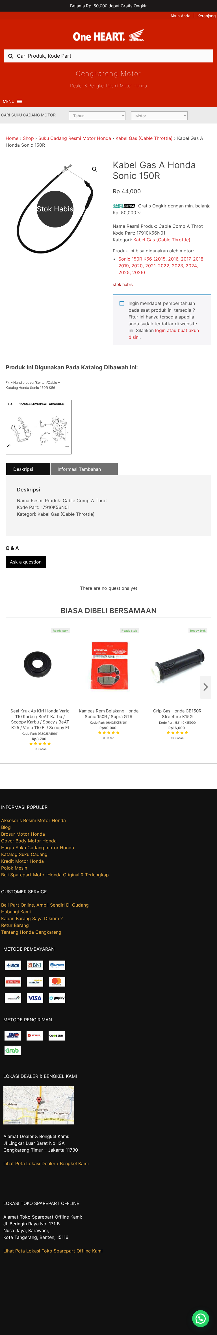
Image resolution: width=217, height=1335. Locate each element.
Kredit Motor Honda (22, 861)
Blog (6, 827)
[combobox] (108, 56)
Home (12, 138)
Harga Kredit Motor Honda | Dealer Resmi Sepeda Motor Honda (108, 36)
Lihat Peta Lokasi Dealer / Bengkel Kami (46, 1163)
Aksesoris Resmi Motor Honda (33, 820)
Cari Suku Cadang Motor (28, 114)
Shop (28, 138)
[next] (205, 687)
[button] (8, 101)
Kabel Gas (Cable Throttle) (144, 138)
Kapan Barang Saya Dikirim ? (32, 918)
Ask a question (26, 562)
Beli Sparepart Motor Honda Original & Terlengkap (55, 874)
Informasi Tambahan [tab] (79, 469)
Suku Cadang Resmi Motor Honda (74, 138)
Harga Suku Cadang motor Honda (37, 847)
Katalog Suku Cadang (24, 854)
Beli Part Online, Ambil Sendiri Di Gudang (45, 905)
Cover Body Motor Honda (29, 841)
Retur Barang (15, 925)
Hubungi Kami (16, 911)
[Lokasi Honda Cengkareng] (38, 1123)
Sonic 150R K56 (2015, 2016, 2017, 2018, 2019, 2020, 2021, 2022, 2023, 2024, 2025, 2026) (161, 265)
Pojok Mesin (14, 868)
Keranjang (207, 15)
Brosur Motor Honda (23, 834)
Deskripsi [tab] (23, 469)
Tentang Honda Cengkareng (31, 932)
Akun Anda (180, 15)
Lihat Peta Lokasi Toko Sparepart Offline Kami (53, 1251)
